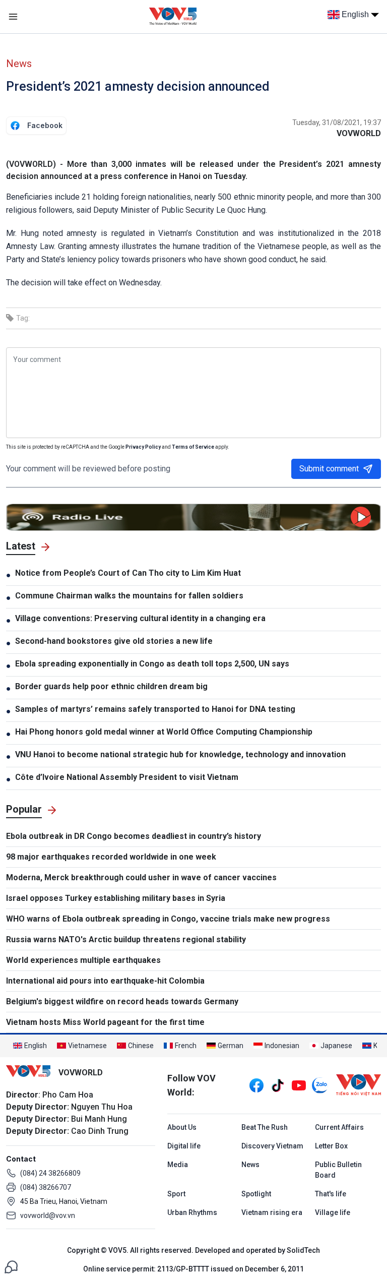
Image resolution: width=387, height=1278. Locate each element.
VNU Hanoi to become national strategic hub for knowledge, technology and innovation (180, 754)
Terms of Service (193, 447)
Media (177, 1165)
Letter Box (331, 1146)
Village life (332, 1212)
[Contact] (11, 1266)
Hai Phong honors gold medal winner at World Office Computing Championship (163, 732)
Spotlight (256, 1194)
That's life (330, 1194)
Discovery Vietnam (272, 1146)
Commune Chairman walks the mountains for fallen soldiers (129, 595)
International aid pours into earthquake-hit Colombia (105, 981)
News (19, 63)
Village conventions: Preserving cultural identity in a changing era (140, 618)
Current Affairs (339, 1127)
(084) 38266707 (45, 1187)
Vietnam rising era (271, 1212)
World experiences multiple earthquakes (83, 960)
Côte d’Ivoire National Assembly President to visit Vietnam (126, 777)
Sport (176, 1194)
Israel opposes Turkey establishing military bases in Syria (115, 898)
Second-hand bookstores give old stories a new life (114, 641)
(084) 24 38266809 (50, 1173)
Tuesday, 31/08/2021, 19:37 (336, 122)
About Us (182, 1127)
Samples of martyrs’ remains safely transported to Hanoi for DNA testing (155, 709)
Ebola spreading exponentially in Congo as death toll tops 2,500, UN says (152, 663)
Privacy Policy (143, 447)
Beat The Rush (264, 1127)
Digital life (184, 1146)
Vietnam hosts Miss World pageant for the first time (105, 1022)
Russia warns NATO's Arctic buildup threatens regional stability (126, 939)
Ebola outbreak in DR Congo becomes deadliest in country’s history (133, 836)
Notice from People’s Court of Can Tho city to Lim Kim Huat (128, 573)
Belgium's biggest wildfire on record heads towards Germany (122, 1001)
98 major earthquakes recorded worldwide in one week (111, 857)
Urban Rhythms (192, 1212)
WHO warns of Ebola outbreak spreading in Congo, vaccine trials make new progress (168, 919)
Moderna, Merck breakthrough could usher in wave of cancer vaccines (141, 877)
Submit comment (329, 468)
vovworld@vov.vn (47, 1215)
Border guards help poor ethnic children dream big (111, 686)
